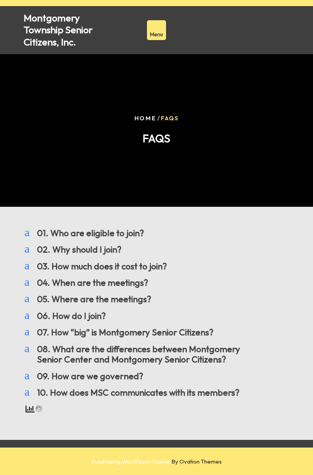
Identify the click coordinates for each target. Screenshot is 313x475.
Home (145, 118)
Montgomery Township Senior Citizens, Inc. (58, 30)
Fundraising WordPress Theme (156, 461)
